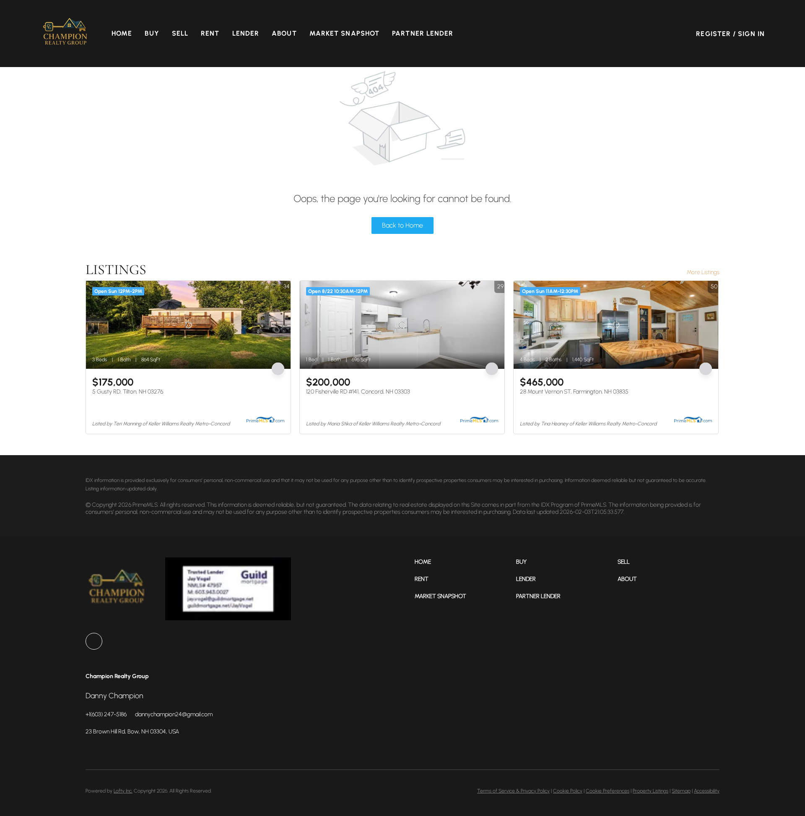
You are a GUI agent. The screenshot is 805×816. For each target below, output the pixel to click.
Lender (246, 33)
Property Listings (650, 791)
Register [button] (713, 34)
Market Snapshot (344, 33)
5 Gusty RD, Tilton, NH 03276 (127, 391)
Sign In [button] (751, 34)
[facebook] (94, 641)
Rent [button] (210, 33)
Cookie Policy (567, 791)
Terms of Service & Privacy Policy (513, 791)
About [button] (284, 33)
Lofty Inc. (123, 791)
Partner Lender (422, 33)
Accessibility (706, 791)
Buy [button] (152, 33)
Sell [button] (180, 33)
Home (122, 33)
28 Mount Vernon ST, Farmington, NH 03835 (574, 391)
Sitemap (681, 791)
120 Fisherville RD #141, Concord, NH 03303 (358, 391)
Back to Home (402, 225)
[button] (65, 33)
